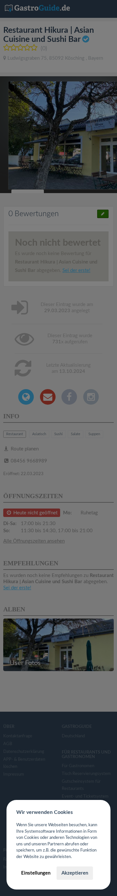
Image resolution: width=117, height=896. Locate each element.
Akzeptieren (74, 873)
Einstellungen (35, 873)
